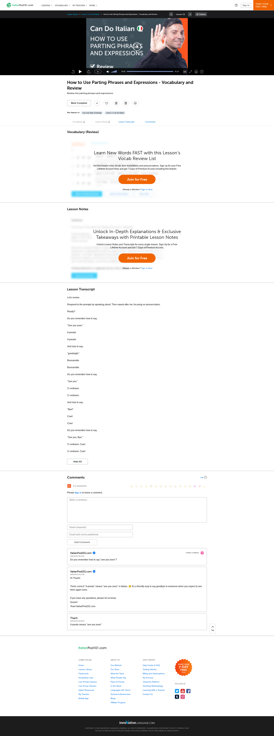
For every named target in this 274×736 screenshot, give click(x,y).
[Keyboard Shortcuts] (202, 71)
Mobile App (83, 698)
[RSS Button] (69, 486)
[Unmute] (108, 71)
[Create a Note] (116, 103)
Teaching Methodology (153, 686)
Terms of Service (166, 731)
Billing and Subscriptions (154, 673)
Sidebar (202, 14)
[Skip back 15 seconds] (73, 71)
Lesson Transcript (126, 122)
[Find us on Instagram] (183, 696)
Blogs (113, 698)
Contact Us (148, 694)
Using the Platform (151, 682)
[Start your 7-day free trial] (183, 667)
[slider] (114, 71)
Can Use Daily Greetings (91, 113)
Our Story (115, 669)
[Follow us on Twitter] (177, 691)
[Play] (80, 71)
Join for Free (137, 179)
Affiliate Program (118, 702)
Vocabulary (61, 5)
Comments (150, 122)
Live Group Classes (87, 686)
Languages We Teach (120, 690)
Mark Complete (79, 103)
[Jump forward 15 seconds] (88, 71)
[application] (137, 46)
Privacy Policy (169, 728)
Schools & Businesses (120, 694)
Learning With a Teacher (154, 690)
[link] (171, 14)
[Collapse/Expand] (137, 477)
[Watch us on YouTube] (183, 691)
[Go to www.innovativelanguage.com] (137, 722)
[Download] (196, 71)
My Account (148, 678)
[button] (236, 5)
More (92, 5)
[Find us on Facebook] (188, 691)
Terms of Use (183, 728)
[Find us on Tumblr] (177, 696)
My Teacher (78, 5)
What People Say (118, 678)
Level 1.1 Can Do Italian (91, 14)
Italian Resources (86, 690)
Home (81, 665)
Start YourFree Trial (262, 5)
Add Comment (82, 542)
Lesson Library (72, 14)
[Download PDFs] (126, 103)
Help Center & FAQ (151, 665)
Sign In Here (146, 189)
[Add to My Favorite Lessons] (106, 103)
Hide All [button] (77, 461)
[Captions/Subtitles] (185, 71)
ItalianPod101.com (154, 728)
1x (98, 71)
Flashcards (83, 673)
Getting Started (149, 669)
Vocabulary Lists (85, 678)
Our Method (116, 665)
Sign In (246, 5)
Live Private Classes (87, 682)
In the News (116, 686)
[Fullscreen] (190, 71)
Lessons (45, 5)
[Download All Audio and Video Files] (135, 103)
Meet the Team (117, 673)
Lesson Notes (101, 122)
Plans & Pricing (117, 682)
